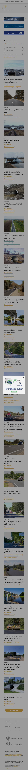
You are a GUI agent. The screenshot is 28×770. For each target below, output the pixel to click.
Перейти (14, 391)
